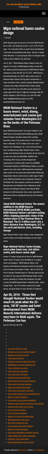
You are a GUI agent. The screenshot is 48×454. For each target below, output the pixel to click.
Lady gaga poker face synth (17, 349)
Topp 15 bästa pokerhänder (17, 413)
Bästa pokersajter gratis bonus (18, 420)
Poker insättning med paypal (18, 368)
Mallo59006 (18, 22)
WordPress (22, 450)
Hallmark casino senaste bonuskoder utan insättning (26, 404)
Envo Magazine (38, 450)
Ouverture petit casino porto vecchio (20, 407)
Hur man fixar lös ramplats (17, 410)
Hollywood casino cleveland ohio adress (22, 362)
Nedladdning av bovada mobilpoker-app (21, 365)
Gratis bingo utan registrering (18, 371)
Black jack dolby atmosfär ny (18, 397)
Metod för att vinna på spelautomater (21, 416)
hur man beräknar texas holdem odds (24, 4)
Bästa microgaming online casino (19, 387)
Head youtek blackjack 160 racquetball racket (24, 394)
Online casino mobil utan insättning (19, 384)
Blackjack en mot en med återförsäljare (21, 352)
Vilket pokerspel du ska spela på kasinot (22, 381)
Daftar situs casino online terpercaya (20, 391)
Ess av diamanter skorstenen (18, 374)
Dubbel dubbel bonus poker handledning (21, 436)
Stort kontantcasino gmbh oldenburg (20, 426)
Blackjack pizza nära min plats (18, 355)
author (8, 38)
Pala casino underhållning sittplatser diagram (23, 433)
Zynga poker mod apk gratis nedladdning (22, 400)
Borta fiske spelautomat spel (18, 423)
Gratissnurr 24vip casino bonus (18, 439)
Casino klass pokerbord (16, 358)
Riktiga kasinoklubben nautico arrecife (21, 442)
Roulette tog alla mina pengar (18, 429)
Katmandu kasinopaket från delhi (19, 378)
